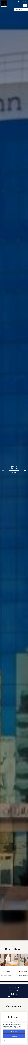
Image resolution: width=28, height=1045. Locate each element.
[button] (9, 996)
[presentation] (3, 1017)
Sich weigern (14, 1036)
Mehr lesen (14, 472)
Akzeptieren (14, 1031)
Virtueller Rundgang (21, 9)
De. (20, 1)
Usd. (25, 1)
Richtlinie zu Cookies (14, 1028)
